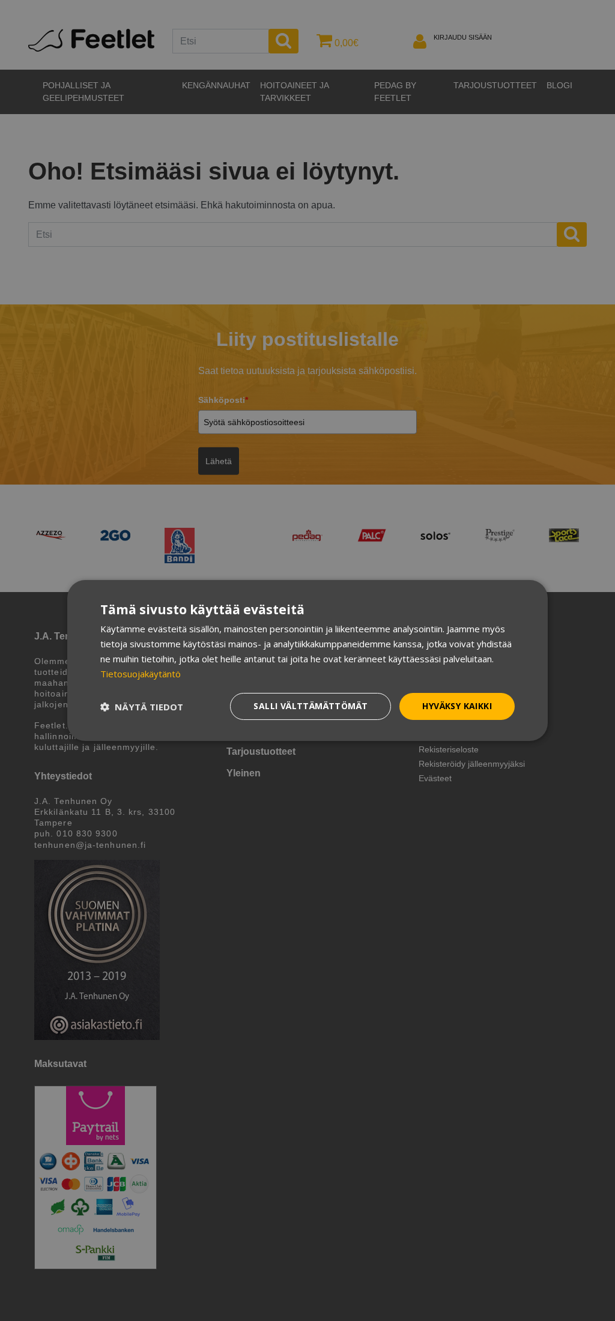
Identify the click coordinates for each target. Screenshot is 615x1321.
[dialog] (307, 660)
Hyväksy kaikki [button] (457, 706)
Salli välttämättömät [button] (310, 706)
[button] (141, 706)
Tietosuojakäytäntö (140, 674)
